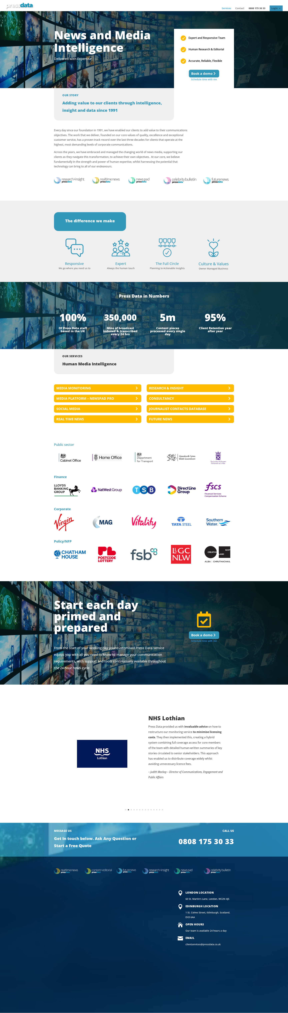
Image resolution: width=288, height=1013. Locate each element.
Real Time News (70, 419)
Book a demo (201, 73)
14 (162, 809)
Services (226, 8)
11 (153, 809)
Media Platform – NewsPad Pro (85, 398)
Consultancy (161, 398)
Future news (160, 419)
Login (274, 8)
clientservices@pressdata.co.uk (203, 944)
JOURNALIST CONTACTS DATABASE (177, 408)
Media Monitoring (73, 388)
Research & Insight (166, 388)
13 (159, 809)
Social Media (68, 408)
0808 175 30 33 (257, 8)
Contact (239, 8)
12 (156, 809)
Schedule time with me (204, 79)
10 (151, 809)
